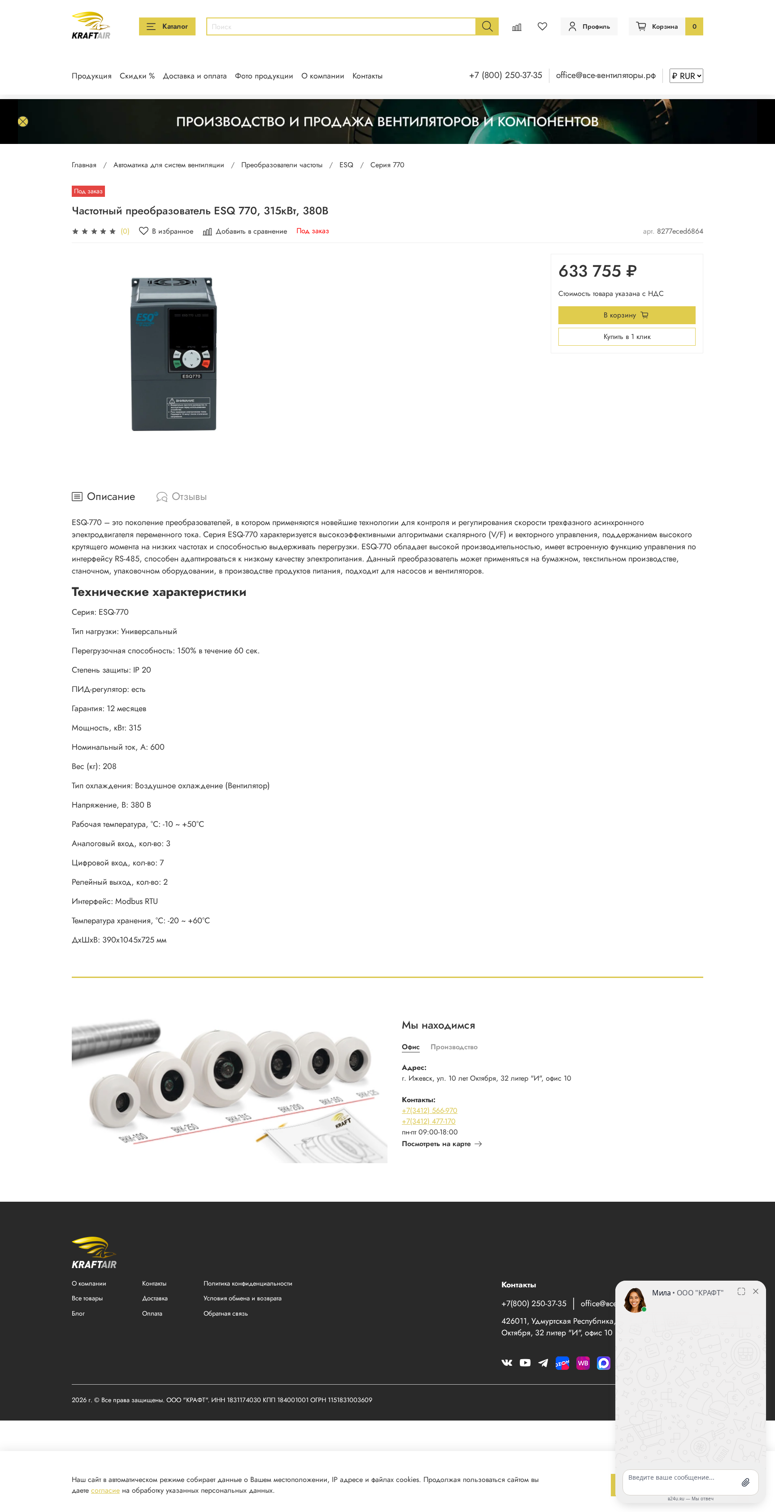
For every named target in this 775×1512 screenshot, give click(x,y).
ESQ (346, 165)
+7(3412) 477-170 (429, 1121)
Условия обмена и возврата (243, 1298)
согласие (105, 1490)
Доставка (155, 1298)
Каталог (175, 26)
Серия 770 (387, 165)
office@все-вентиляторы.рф (606, 75)
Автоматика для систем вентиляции (168, 165)
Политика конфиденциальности (248, 1283)
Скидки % (137, 76)
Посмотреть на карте (436, 1143)
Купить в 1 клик (627, 336)
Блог (78, 1313)
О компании (322, 76)
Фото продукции (264, 76)
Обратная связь (226, 1313)
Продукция (92, 76)
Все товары (87, 1298)
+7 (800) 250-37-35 (505, 75)
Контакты (368, 76)
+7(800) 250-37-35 (533, 1303)
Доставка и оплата (195, 76)
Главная (84, 165)
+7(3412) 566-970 (429, 1110)
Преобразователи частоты (281, 165)
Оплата (152, 1313)
